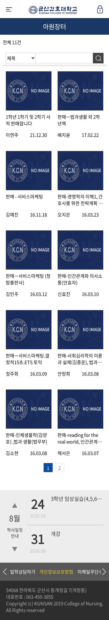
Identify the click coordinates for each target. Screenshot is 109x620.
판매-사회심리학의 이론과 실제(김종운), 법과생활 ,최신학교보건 (80, 359)
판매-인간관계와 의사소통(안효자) (80, 279)
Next (101, 571)
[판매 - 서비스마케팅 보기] (28, 188)
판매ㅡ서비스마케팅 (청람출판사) (28, 279)
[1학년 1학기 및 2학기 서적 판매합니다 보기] (28, 109)
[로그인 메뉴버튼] (103, 11)
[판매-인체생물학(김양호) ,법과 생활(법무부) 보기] (28, 427)
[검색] (98, 58)
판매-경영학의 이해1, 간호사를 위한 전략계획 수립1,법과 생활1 (80, 199)
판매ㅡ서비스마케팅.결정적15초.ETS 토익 (27, 359)
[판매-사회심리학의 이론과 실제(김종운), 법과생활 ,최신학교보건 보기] (80, 347)
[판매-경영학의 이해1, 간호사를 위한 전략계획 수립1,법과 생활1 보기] (80, 188)
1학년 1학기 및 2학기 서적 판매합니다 (28, 120)
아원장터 (54, 26)
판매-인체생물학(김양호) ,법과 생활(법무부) (26, 438)
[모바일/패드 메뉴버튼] (9, 9)
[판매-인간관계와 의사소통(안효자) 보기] (80, 268)
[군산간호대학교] (51, 11)
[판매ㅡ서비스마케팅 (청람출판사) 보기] (28, 268)
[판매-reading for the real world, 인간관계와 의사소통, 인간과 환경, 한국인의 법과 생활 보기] (80, 427)
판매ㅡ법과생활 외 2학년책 (79, 120)
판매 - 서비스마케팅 (24, 196)
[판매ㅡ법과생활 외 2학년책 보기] (80, 109)
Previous (4, 571)
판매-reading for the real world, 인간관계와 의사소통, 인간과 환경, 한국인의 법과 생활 (80, 438)
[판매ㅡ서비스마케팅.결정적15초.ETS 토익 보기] (28, 347)
